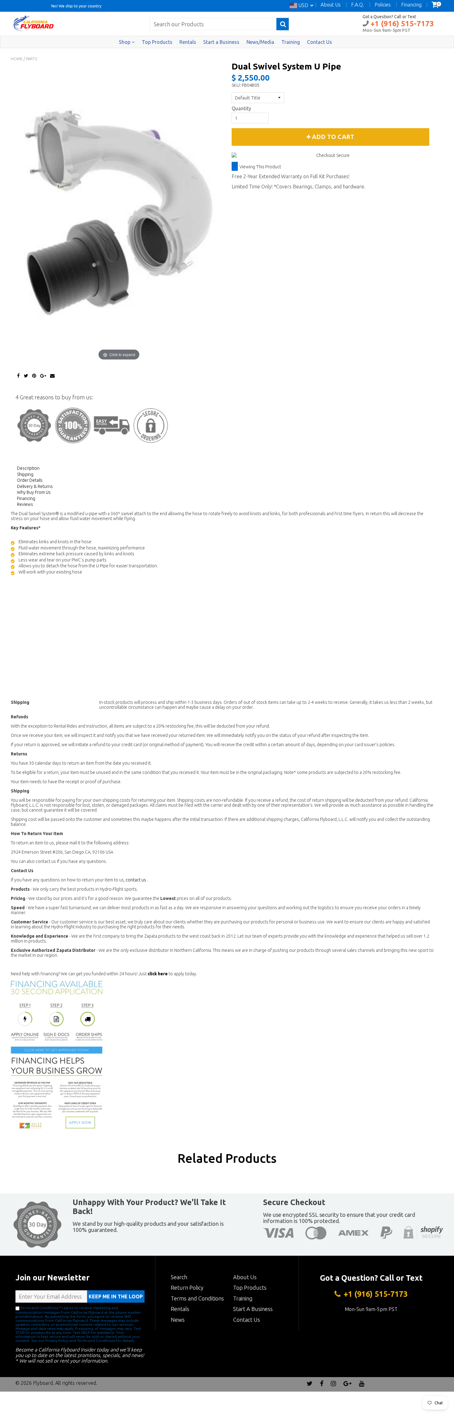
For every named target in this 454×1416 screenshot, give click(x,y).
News (178, 1320)
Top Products (157, 42)
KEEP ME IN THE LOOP (116, 1296)
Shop (125, 42)
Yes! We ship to (65, 5)
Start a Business (221, 42)
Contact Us (319, 42)
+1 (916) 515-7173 (401, 23)
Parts (31, 59)
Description (28, 468)
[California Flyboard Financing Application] (57, 1054)
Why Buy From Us (34, 492)
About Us (245, 1277)
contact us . (137, 879)
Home (17, 59)
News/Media (260, 42)
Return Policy (187, 1287)
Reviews (25, 504)
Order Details (30, 480)
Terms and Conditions (197, 1298)
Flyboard (43, 1383)
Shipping (25, 474)
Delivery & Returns (35, 486)
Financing (26, 498)
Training (290, 42)
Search (179, 1277)
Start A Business (253, 1309)
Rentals (187, 42)
